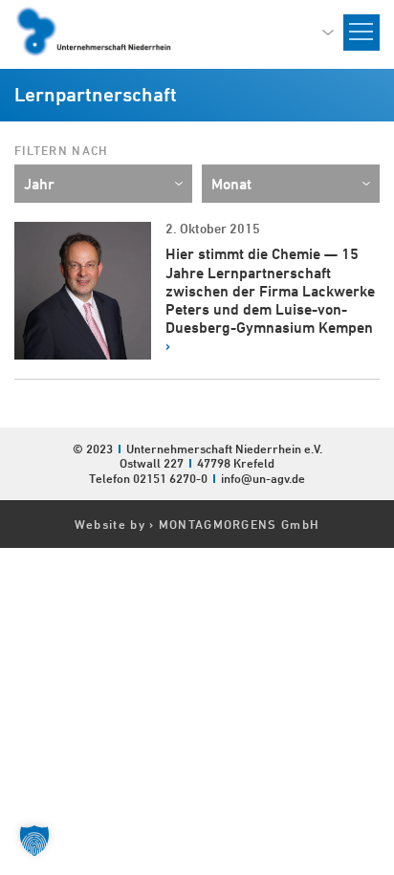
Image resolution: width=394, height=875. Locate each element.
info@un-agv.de (263, 478)
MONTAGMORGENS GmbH (239, 524)
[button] (34, 840)
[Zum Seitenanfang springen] (378, 772)
